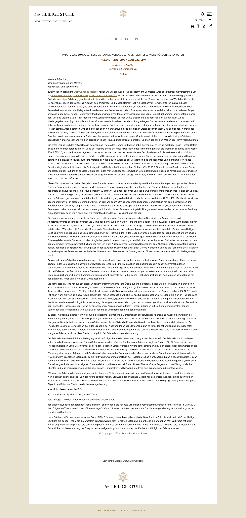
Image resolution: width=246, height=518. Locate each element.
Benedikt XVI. (43, 21)
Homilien (59, 21)
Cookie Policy (124, 510)
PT (136, 39)
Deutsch (200, 21)
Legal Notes (109, 510)
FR (126, 39)
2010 (69, 21)
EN (115, 39)
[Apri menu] (209, 14)
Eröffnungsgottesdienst (85, 91)
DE (109, 39)
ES (121, 39)
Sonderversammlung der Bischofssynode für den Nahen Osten (84, 95)
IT (132, 39)
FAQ (99, 510)
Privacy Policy (138, 510)
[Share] (211, 26)
